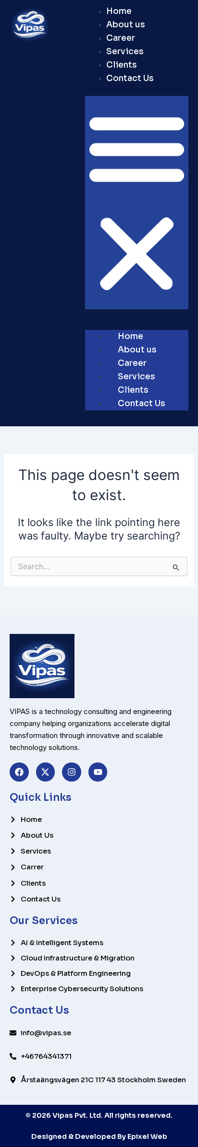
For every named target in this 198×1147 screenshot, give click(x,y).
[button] (136, 202)
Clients (121, 65)
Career (120, 38)
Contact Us (130, 78)
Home (119, 11)
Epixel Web (147, 1136)
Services (125, 52)
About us (125, 25)
